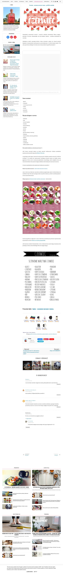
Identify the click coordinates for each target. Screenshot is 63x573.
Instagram (46, 339)
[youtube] (57, 1)
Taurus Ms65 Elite (38, 328)
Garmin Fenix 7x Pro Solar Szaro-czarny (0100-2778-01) (50, 320)
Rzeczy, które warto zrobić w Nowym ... (37, 367)
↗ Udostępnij (40, 341)
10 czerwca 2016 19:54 (28, 380)
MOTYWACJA (21, 1)
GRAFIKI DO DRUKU (33, 334)
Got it (35, 571)
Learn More (30, 571)
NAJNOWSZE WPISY (5, 1)
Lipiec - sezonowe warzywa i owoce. (43, 309)
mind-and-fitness (30, 400)
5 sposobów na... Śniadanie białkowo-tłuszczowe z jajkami (16, 487)
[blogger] (55, 1)
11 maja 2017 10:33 (30, 422)
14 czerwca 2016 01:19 (28, 391)
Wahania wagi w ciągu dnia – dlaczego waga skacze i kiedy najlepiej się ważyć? (16, 534)
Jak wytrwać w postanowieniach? (49, 495)
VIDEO (27, 1)
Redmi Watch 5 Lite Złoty (44, 328)
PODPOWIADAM (45, 334)
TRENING (16, 1)
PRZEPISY (31, 1)
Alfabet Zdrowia (40, 153)
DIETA (12, 1)
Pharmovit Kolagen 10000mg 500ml (44, 320)
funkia (27, 379)
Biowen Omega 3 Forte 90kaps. (56, 320)
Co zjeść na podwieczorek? (13, 110)
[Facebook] (8, 37)
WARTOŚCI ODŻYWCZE (53, 334)
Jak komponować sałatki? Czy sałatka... (46, 367)
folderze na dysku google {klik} (38, 240)
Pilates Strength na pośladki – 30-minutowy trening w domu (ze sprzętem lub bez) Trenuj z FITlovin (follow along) (51, 541)
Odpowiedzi (28, 418)
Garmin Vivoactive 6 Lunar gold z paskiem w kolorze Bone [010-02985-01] (38, 320)
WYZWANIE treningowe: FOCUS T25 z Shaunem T (15, 98)
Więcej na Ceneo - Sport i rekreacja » (29, 332)
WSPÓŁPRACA (46, 1)
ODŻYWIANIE (39, 334)
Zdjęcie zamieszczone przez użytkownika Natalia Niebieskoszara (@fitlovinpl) (38, 92)
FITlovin (30, 421)
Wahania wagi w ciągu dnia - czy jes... (27, 367)
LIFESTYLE (46, 467)
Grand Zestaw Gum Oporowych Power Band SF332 (32, 320)
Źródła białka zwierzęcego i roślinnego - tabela (14, 75)
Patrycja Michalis (30, 390)
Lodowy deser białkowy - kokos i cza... (56, 367)
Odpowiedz (58, 384)
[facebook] (51, 1)
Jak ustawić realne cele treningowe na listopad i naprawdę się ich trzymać (21, 543)
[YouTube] (15, 37)
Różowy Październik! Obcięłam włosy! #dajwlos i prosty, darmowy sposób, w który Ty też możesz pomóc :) (51, 501)
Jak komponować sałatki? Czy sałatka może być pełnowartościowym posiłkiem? (21, 500)
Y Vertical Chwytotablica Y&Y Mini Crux (26, 320)
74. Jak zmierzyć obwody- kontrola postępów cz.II (13, 86)
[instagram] (53, 1)
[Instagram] (11, 37)
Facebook (40, 339)
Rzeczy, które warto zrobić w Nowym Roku (50, 507)
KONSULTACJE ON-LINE (38, 1)
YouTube (51, 339)
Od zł (26, 321)
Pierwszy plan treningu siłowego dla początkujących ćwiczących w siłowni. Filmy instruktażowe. (15, 62)
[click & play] (11, 53)
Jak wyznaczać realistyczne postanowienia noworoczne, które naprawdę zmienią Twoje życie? (46, 488)
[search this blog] (60, 1)
